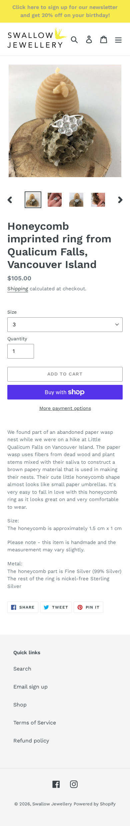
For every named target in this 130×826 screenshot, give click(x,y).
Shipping (17, 289)
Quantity (17, 338)
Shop (20, 704)
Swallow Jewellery (52, 803)
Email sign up (30, 687)
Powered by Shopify (95, 803)
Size (12, 312)
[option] (33, 200)
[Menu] (118, 39)
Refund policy (31, 740)
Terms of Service (34, 722)
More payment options (65, 408)
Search (22, 669)
